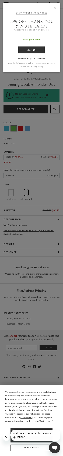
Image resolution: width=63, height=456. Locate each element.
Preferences (31, 447)
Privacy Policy (36, 66)
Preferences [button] (45, 421)
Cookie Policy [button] (26, 417)
